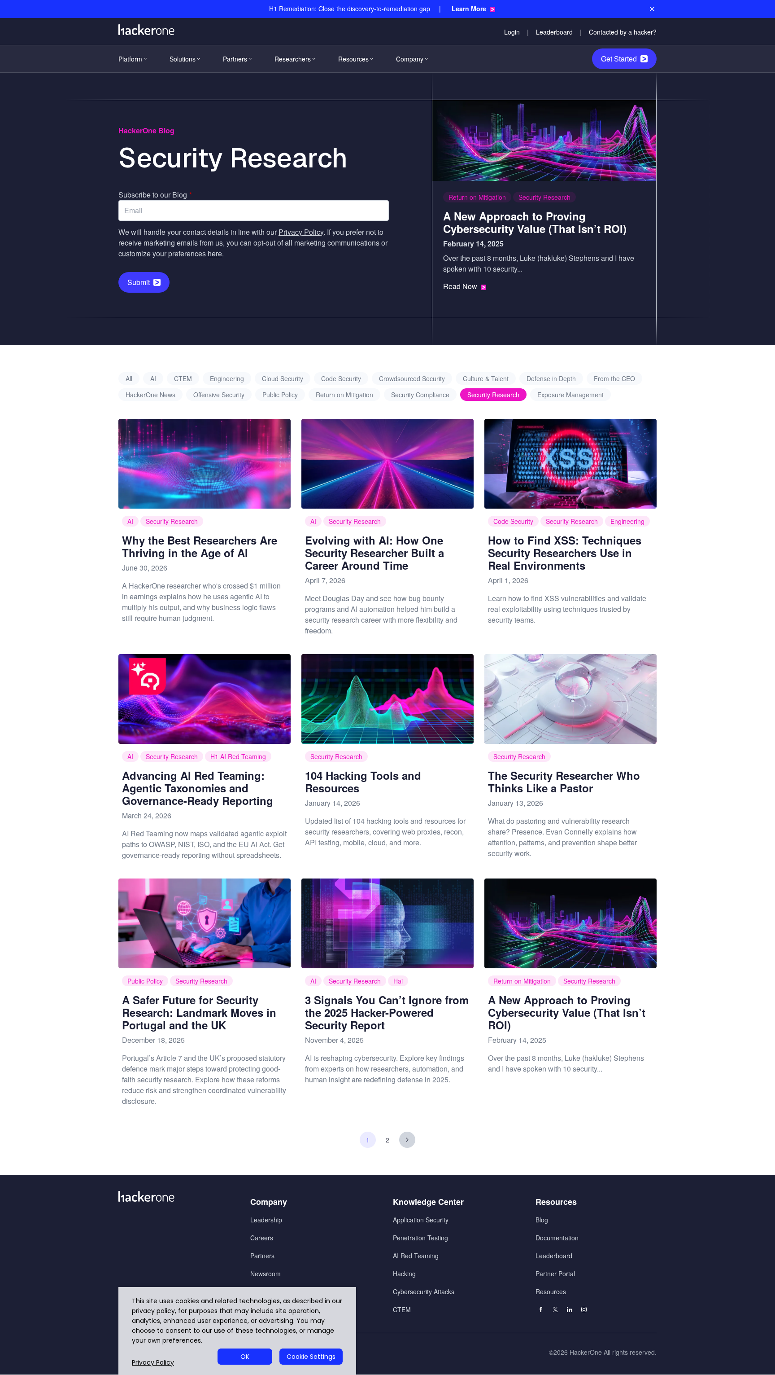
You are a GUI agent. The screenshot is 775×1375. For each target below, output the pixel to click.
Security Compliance (420, 394)
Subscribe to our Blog (155, 194)
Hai (398, 980)
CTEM (183, 378)
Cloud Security (282, 378)
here (215, 253)
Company (409, 58)
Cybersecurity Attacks (423, 1291)
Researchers (292, 58)
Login (512, 31)
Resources (353, 58)
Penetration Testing (420, 1237)
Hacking (404, 1273)
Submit (138, 282)
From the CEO (614, 378)
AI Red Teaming (416, 1255)
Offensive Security (218, 394)
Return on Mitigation (477, 197)
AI (153, 378)
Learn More (469, 8)
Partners (235, 58)
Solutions (183, 58)
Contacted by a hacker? (623, 31)
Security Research (544, 197)
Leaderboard (554, 31)
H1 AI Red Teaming (238, 756)
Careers (261, 1237)
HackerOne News (150, 394)
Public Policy (280, 394)
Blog (542, 1219)
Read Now (460, 286)
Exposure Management (570, 394)
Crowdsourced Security (412, 378)
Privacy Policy (301, 232)
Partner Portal (555, 1273)
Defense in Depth (551, 378)
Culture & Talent (486, 378)
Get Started (619, 58)
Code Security (341, 378)
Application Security (420, 1219)
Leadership (266, 1219)
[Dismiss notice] (652, 8)
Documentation (557, 1237)
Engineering (227, 378)
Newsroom (265, 1273)
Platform (130, 58)
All (129, 378)
